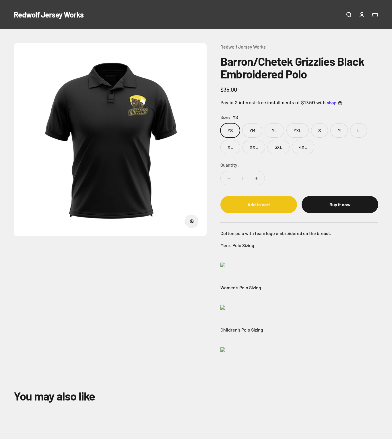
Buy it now (340, 204)
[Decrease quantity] (229, 178)
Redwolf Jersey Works (243, 46)
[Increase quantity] (256, 178)
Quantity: (229, 164)
